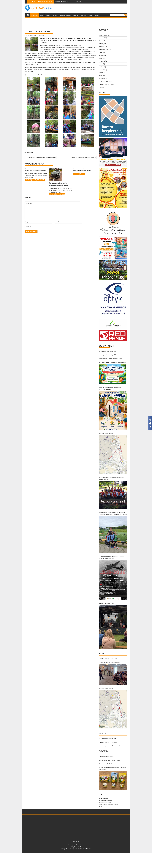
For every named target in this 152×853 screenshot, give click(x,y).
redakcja (41, 35)
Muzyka (101, 55)
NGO (100, 58)
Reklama (75, 15)
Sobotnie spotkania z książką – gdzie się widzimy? (112, 362)
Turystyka (55, 15)
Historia (101, 43)
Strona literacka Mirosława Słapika (108, 804)
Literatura (101, 52)
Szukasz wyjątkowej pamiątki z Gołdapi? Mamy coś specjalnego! (113, 768)
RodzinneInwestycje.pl (105, 802)
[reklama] (113, 208)
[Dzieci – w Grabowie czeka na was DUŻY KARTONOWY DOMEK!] (113, 410)
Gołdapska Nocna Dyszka (106, 433)
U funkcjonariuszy (60, 194)
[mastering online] (113, 167)
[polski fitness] (113, 329)
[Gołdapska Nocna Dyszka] (113, 454)
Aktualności (34, 15)
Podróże (101, 67)
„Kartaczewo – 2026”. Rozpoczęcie (108, 764)
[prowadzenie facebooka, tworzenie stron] (113, 341)
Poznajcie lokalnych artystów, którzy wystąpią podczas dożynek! (111, 478)
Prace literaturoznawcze (105, 800)
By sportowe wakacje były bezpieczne (109, 662)
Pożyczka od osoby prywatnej (76, 843)
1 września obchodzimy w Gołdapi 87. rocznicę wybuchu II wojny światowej (111, 557)
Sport (41, 15)
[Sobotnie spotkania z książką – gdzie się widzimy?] (113, 374)
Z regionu (101, 87)
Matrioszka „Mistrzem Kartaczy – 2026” (110, 760)
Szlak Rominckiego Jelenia (106, 756)
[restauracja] (113, 279)
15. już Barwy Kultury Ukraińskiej (74, 1)
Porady (101, 70)
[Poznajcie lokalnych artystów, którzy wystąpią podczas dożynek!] (113, 495)
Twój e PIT (76, 841)
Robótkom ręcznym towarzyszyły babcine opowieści (41, 157)
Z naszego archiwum (65, 15)
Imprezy (48, 15)
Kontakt (97, 15)
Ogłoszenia (102, 61)
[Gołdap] (27, 14)
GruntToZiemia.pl (103, 798)
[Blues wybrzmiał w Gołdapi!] (113, 627)
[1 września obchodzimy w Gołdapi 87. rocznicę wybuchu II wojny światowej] (113, 580)
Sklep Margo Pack (76, 847)
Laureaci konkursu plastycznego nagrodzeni (82, 157)
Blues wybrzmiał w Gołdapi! (106, 603)
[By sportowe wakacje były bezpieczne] (113, 674)
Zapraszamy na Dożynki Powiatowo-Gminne (111, 358)
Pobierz (101, 64)
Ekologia (101, 41)
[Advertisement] (95, 8)
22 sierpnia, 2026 (30, 169)
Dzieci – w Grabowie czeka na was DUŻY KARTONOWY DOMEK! (110, 388)
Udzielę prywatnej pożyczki (76, 845)
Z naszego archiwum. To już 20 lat (108, 355)
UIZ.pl (100, 806)
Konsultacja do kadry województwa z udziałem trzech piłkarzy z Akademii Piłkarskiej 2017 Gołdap (113, 513)
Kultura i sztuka (40, 179)
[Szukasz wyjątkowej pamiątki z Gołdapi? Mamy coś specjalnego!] (113, 780)
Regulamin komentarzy (86, 15)
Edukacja (101, 38)
